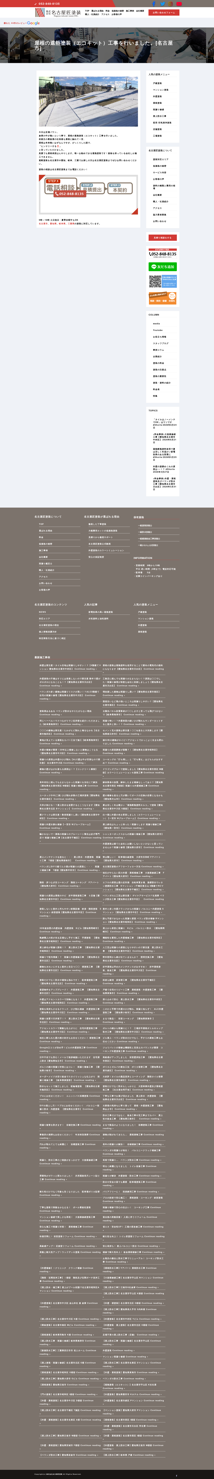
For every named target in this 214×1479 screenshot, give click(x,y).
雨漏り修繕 (158, 109)
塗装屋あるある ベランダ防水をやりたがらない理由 (66, 711)
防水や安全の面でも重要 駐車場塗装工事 (124, 1181)
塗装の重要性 (159, 376)
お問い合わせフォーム (164, 12)
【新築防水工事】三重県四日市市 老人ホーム (62, 1350)
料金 (108, 10)
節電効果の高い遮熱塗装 (101, 611)
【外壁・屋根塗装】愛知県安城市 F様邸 (60, 1445)
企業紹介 (157, 356)
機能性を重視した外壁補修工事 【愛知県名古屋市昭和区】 (133, 937)
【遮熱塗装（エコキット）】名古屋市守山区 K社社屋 (130, 1384)
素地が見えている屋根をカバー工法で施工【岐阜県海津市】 (70, 740)
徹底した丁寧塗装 (97, 524)
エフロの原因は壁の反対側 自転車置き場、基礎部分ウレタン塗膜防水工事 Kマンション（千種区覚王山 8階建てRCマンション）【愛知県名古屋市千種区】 (133, 886)
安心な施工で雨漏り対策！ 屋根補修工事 (61, 1226)
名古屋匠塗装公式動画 (100, 543)
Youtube (158, 330)
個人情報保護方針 (48, 631)
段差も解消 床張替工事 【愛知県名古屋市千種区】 (129, 979)
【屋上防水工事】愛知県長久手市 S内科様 (124, 1309)
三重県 (71, 223)
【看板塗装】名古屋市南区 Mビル (56, 1325)
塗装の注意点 (159, 369)
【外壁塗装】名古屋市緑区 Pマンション (123, 1400)
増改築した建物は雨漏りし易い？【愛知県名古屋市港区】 (132, 691)
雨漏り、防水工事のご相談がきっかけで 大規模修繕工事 (69, 1160)
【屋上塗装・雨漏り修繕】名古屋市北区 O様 (62, 1362)
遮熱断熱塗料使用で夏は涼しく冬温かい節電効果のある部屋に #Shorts (164, 452)
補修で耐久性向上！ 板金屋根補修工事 (122, 1252)
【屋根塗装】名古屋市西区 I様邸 (119, 1419)
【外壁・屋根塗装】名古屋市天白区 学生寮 (124, 1425)
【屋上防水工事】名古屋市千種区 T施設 (60, 1410)
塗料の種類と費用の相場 (164, 187)
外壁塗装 (157, 96)
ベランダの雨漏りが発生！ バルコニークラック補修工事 (132, 1150)
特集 (155, 395)
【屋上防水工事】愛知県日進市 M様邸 (59, 1435)
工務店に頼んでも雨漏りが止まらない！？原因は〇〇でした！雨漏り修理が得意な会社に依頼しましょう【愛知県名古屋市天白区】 (133, 682)
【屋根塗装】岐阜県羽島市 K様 (55, 1334)
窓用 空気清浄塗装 (162, 122)
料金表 (156, 389)
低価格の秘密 (118, 10)
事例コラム (158, 349)
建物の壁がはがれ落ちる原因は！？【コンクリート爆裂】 (69, 769)
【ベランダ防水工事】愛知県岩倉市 (57, 1454)
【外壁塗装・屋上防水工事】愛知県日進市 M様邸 (127, 1445)
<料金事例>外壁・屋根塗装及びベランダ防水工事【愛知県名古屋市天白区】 (164, 482)
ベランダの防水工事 (113, 1378)
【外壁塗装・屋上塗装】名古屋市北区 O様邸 (125, 1325)
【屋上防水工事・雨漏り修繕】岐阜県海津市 (62, 1340)
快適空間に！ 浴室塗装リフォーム (57, 1236)
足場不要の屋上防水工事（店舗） (119, 1334)
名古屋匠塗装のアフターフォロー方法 (122, 866)
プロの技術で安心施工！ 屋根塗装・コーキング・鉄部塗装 (133, 1197)
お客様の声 (117, 14)
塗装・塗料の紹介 (162, 382)
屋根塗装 (157, 102)
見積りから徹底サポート (101, 537)
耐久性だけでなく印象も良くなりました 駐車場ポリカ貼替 (70, 1191)
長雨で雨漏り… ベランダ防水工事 (120, 1160)
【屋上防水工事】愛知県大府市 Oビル (59, 1378)
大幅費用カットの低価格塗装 (103, 530)
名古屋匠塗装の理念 (49, 625)
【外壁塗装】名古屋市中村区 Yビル (121, 1318)
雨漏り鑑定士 (45, 563)
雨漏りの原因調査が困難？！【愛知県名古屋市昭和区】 (131, 749)
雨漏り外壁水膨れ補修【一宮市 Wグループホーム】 (66, 824)
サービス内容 (159, 172)
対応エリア (44, 618)
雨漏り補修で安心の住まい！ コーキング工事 (126, 1207)
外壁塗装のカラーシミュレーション (106, 550)
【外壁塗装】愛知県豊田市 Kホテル (121, 1394)
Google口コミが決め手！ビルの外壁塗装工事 (63, 1047)
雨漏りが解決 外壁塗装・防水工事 (120, 1175)
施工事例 (130, 10)
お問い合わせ (159, 221)
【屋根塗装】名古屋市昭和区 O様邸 (58, 1372)
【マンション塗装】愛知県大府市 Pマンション (126, 1410)
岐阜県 (62, 223)
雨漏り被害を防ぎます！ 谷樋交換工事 (60, 1124)
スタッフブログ (161, 343)
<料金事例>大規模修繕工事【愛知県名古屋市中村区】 (164, 437)
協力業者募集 (159, 214)
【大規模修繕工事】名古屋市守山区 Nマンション (127, 1277)
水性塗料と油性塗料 (99, 618)
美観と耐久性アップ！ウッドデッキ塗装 (60, 1252)
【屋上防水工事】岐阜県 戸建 (118, 1454)
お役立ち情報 (159, 336)
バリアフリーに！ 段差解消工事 (119, 1191)
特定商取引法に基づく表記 (52, 638)
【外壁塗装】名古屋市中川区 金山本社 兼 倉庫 (63, 1303)
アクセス (105, 14)
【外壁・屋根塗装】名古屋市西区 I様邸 (122, 1435)
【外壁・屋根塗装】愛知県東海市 (119, 1372)
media (156, 323)
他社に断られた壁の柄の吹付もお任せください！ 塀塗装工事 (70, 1037)
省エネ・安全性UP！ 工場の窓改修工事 (123, 1226)
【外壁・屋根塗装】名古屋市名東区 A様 (60, 1419)
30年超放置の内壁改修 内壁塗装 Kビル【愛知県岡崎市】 (70, 928)
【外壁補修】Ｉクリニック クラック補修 (61, 1267)
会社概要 (140, 10)
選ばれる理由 (97, 10)
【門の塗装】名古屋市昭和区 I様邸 (57, 1394)
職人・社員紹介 (92, 14)
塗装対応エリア (161, 159)
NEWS (42, 611)
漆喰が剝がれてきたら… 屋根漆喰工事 (123, 1134)
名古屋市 (43, 223)
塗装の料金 (158, 363)
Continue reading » (86, 668)
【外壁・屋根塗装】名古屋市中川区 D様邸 (61, 1400)
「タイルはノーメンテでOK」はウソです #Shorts (164, 422)
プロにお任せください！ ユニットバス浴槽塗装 (64, 1095)
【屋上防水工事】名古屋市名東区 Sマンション (126, 1362)
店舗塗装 (157, 129)
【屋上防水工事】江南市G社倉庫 (119, 1287)
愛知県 (53, 223)
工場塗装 (157, 135)
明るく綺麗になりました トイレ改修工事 (124, 1166)
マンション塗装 (161, 89)
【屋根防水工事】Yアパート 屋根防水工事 (124, 1267)
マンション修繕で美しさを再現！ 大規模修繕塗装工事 (67, 1217)
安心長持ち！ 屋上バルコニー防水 (120, 1246)
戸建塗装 (157, 83)
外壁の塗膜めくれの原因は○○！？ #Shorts (164, 468)
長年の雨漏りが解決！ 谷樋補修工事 (122, 1144)
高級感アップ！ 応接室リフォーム (57, 1246)
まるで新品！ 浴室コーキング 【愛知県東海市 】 (129, 1018)
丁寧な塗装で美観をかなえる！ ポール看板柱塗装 (65, 1207)
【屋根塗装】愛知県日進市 (53, 1384)
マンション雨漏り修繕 (114, 1356)
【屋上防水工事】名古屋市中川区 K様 (59, 1318)
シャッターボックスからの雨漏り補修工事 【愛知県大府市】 (133, 834)
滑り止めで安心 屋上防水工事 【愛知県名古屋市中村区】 (133, 999)
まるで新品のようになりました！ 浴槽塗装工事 (127, 1124)
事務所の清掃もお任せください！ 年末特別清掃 (64, 1134)
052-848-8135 (49, 3)
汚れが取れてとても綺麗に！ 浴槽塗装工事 (62, 1144)
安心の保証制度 (96, 556)
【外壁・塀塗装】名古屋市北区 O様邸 (122, 1303)
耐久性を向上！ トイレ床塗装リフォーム (123, 1236)
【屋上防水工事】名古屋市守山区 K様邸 (123, 1293)
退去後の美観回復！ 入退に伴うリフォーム (124, 1217)
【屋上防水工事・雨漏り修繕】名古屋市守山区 (126, 1340)
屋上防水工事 (159, 116)
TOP (87, 10)
